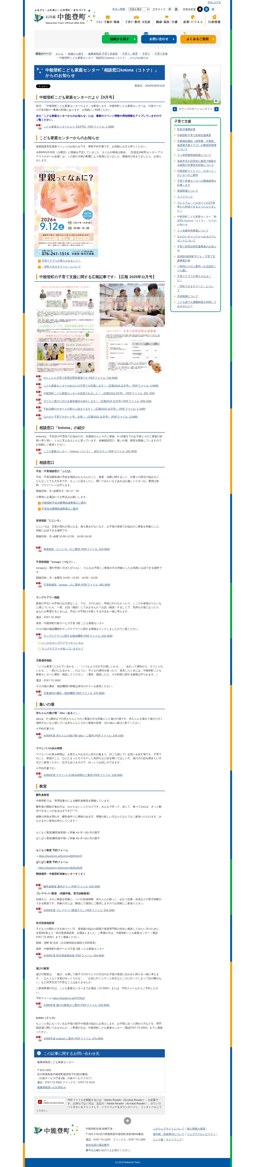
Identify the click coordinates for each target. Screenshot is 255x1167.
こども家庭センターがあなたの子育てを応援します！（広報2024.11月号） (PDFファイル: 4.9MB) (101, 385)
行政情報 (213, 20)
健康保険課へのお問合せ (51, 1087)
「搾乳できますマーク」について (61, 266)
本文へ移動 (118, 8)
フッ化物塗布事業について (193, 230)
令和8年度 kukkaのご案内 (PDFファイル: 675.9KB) (73, 1038)
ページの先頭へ (127, 1121)
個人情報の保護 (196, 1128)
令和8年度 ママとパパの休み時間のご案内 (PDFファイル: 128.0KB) (83, 775)
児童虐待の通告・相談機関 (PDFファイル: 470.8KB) (74, 693)
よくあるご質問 (198, 38)
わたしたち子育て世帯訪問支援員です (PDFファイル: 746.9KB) (80, 377)
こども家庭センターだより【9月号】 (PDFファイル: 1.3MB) (78, 126)
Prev (175, 109)
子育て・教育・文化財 (137, 20)
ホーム (59, 53)
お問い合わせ (159, 38)
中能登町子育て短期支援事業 (194, 135)
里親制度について (187, 190)
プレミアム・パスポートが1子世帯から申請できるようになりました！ (196, 206)
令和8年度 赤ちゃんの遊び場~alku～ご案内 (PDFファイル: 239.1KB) (83, 735)
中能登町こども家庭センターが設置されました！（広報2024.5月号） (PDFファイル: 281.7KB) (99, 393)
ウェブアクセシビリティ (201, 1134)
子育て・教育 (130, 53)
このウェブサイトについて (168, 1128)
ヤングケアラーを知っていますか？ (62, 648)
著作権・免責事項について (168, 1134)
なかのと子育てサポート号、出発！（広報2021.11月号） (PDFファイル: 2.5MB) (90, 416)
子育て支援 (161, 53)
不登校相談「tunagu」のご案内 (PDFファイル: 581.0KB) (76, 584)
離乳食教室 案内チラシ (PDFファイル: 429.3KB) (71, 886)
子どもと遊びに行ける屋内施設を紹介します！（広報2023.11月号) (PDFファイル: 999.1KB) (97, 401)
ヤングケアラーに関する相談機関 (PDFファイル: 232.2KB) (78, 635)
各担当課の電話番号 (97, 1144)
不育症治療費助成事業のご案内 (60, 508)
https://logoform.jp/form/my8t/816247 (60, 855)
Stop (216, 101)
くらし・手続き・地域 (109, 20)
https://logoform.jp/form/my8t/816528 (60, 867)
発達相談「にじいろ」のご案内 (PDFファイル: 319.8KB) (76, 549)
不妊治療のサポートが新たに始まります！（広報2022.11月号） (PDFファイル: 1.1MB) (94, 408)
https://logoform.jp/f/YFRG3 (68, 998)
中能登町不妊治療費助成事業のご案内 (64, 502)
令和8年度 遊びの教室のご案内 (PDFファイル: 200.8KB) (76, 1005)
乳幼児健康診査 (186, 129)
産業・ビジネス (193, 20)
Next (216, 109)
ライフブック (185, 196)
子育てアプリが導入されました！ (61, 260)
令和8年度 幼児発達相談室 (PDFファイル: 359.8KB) (73, 955)
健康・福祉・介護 (166, 20)
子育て (146, 53)
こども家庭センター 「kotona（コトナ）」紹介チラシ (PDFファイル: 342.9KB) (90, 451)
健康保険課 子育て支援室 (103, 53)
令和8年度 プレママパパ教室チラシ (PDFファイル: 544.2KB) (79, 910)
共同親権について (187, 296)
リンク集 (158, 1139)
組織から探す (120, 38)
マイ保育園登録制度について (194, 155)
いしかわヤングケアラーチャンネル (62, 642)
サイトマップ (174, 1139)
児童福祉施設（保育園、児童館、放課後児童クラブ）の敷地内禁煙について (196, 145)
